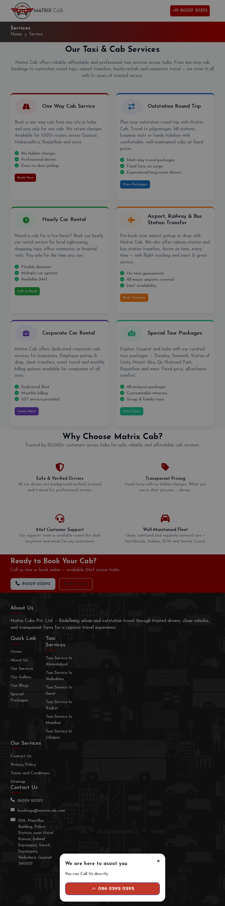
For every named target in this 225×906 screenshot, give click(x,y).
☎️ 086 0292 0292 (112, 888)
